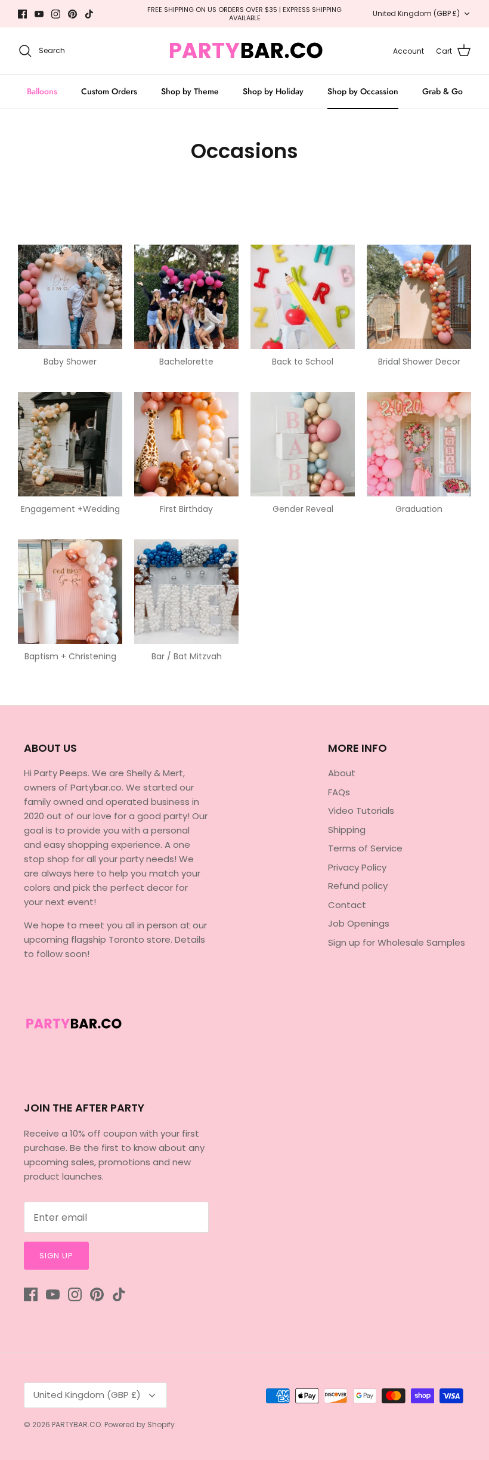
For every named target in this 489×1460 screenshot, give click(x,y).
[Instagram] (244, 798)
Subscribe (244, 761)
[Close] (361, 631)
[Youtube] (227, 798)
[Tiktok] (279, 798)
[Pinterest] (262, 798)
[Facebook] (210, 798)
